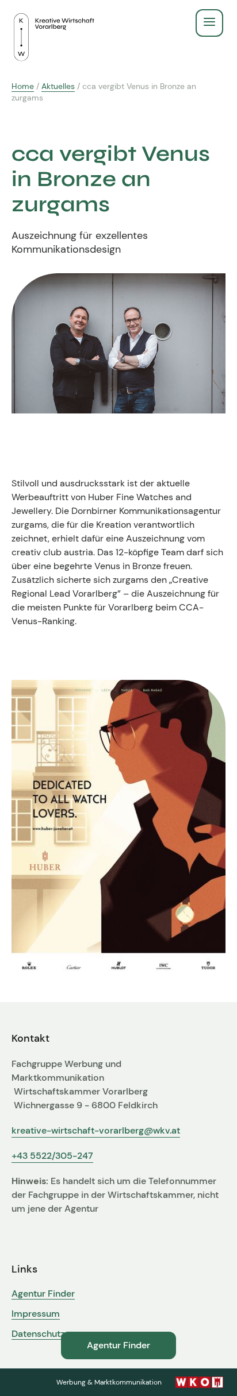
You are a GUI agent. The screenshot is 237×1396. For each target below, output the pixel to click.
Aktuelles (58, 86)
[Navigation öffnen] (209, 23)
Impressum (36, 1314)
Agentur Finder (43, 1294)
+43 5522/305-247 (52, 1156)
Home (23, 86)
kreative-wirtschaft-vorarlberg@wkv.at (96, 1130)
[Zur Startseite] (54, 23)
